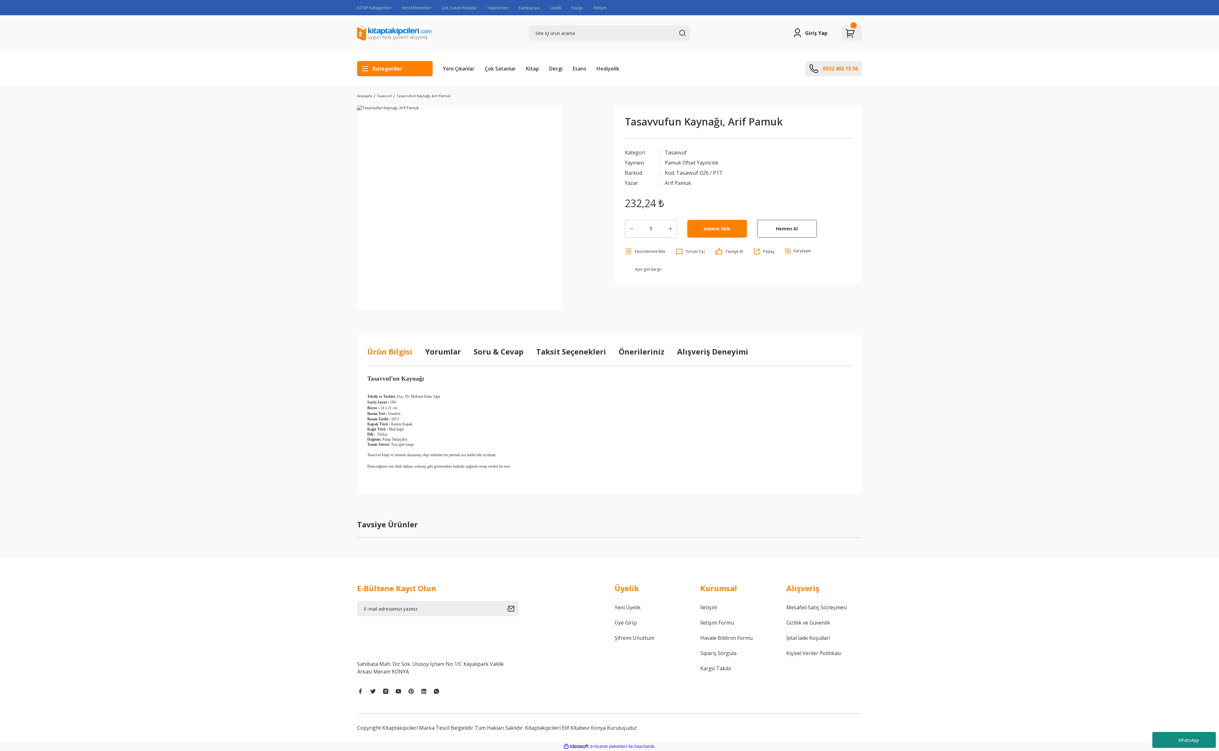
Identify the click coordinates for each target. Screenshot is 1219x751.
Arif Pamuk (678, 182)
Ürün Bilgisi (389, 351)
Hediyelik (607, 68)
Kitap (532, 68)
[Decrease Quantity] (631, 228)
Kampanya (529, 7)
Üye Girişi (626, 622)
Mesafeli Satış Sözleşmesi (816, 607)
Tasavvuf (676, 152)
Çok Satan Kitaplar (459, 7)
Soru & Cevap (498, 351)
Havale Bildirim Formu (726, 637)
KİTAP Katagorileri (374, 7)
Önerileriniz (641, 351)
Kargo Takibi (715, 668)
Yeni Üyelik (628, 607)
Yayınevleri (498, 7)
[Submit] (513, 608)
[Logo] (394, 33)
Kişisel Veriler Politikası (813, 653)
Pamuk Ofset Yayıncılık (691, 162)
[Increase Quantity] (670, 228)
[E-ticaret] (608, 746)
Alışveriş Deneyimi (712, 351)
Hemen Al (787, 229)
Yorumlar (443, 351)
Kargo (577, 7)
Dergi (556, 68)
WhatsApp (1188, 740)
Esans (579, 68)
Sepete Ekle (716, 229)
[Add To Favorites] (645, 251)
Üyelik (556, 7)
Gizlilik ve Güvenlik (808, 622)
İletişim (600, 7)
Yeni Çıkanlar (459, 68)
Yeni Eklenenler (416, 7)
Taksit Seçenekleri (571, 351)
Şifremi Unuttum (634, 637)
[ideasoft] (576, 746)
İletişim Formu (717, 622)
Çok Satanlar (500, 68)
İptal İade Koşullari (808, 637)
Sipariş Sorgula (718, 653)
